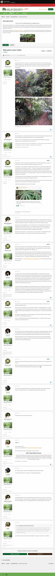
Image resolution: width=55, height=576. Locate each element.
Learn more (2, 1)
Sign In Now (40, 554)
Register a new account (15, 554)
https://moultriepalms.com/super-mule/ (34, 447)
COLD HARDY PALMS (21, 55)
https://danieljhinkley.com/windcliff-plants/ (31, 258)
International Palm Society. (18, 30)
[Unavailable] (33, 69)
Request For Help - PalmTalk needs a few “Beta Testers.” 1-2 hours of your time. (16, 5)
